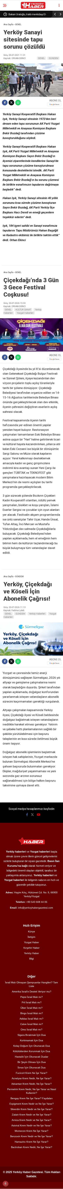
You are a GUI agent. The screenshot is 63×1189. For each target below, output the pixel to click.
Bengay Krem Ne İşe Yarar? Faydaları (31, 1098)
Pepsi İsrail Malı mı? (31, 997)
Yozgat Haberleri (25, 313)
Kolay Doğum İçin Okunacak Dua (31, 1045)
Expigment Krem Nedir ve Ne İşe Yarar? (31, 1103)
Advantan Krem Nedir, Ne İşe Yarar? (31, 1083)
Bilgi (31, 958)
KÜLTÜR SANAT (23, 309)
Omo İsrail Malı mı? (31, 1029)
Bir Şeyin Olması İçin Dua (32, 1062)
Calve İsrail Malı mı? (31, 1024)
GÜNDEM (53, 58)
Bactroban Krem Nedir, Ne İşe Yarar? (31, 1147)
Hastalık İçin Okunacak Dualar (31, 1056)
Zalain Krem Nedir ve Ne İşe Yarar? (31, 1114)
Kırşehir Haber (31, 947)
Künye (31, 931)
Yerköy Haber (31, 953)
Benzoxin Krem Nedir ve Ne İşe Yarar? (31, 1136)
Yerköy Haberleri (37, 613)
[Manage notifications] (5, 1183)
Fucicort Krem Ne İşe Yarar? (31, 1073)
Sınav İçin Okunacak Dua (32, 1067)
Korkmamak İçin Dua (31, 1040)
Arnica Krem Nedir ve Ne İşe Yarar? (31, 1120)
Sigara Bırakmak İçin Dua (32, 1035)
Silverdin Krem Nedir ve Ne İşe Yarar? (31, 1109)
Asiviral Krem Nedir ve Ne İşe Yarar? (31, 1125)
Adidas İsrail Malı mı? (31, 1018)
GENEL (41, 58)
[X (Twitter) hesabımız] (32, 814)
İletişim (31, 937)
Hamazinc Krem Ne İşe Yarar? (31, 1141)
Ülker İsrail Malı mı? (31, 1007)
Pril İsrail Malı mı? (31, 1002)
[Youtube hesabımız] (38, 814)
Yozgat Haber (31, 942)
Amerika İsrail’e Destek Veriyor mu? (31, 991)
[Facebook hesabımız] (27, 814)
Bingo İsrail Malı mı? (31, 1013)
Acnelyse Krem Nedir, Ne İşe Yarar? (31, 1078)
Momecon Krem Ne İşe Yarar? (31, 1130)
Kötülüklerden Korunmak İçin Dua (31, 1051)
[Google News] (54, 104)
